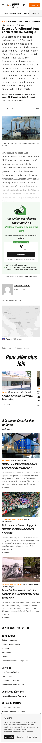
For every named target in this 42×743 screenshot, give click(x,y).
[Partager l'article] (13, 108)
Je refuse (20, 737)
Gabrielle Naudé (28, 97)
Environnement (9, 25)
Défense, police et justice (19, 21)
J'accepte (9, 737)
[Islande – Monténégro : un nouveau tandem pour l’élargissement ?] (21, 445)
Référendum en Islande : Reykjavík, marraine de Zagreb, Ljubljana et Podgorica (19, 529)
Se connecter (31, 277)
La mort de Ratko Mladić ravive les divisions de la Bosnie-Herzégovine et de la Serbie (20, 594)
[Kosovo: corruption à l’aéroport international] (16, 380)
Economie (36, 21)
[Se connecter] (25, 5)
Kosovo (5, 21)
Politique (20, 25)
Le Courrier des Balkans (15, 5)
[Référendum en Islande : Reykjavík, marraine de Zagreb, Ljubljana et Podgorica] (21, 504)
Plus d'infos (32, 737)
